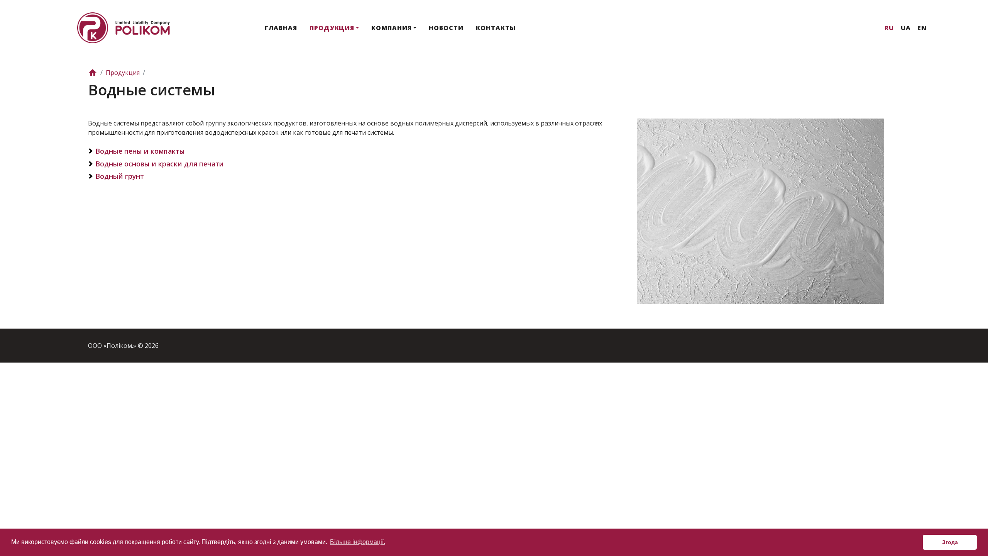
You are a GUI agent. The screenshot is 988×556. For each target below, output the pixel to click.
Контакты (496, 28)
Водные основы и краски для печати (159, 163)
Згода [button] (950, 542)
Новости (446, 28)
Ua (906, 28)
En (922, 28)
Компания (391, 28)
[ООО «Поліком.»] (123, 27)
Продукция (332, 28)
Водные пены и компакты (140, 151)
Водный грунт (119, 176)
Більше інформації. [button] (357, 542)
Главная (281, 28)
